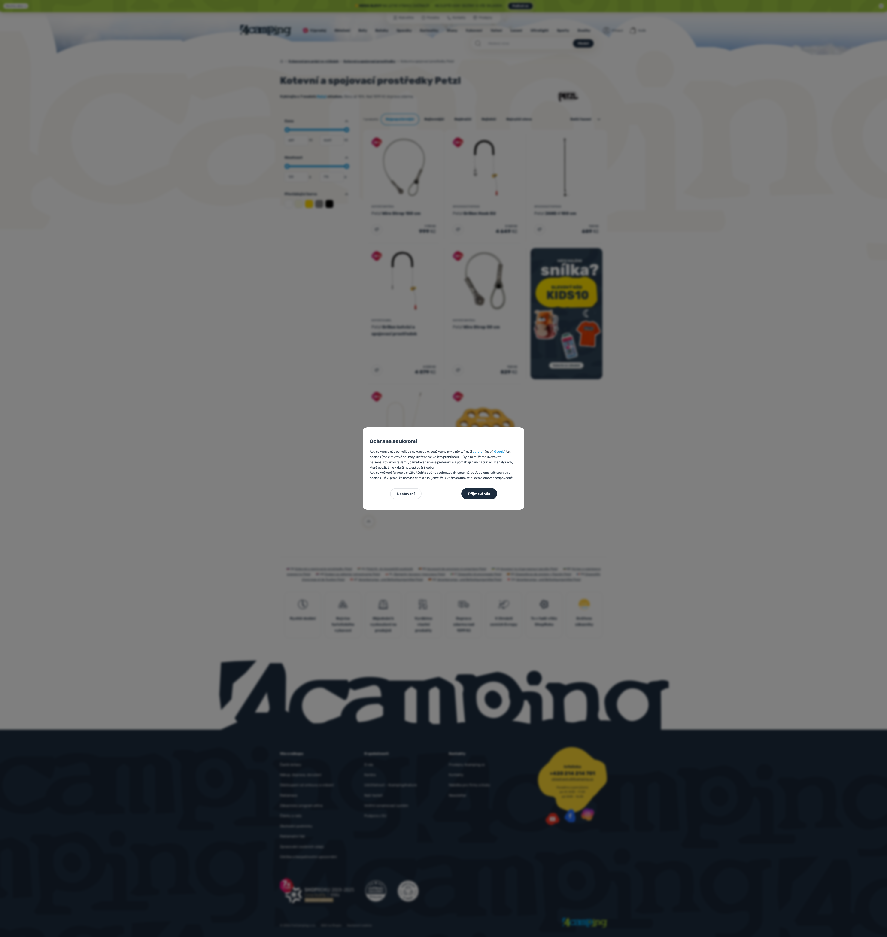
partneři (478, 452)
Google (499, 452)
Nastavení (406, 494)
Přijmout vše (479, 494)
